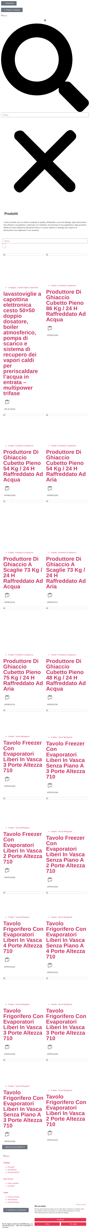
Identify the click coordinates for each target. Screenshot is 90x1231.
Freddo (54, 285)
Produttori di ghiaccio (67, 285)
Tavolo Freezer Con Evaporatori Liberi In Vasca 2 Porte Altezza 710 (22, 848)
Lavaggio (12, 287)
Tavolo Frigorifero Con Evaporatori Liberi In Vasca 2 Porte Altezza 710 (66, 1110)
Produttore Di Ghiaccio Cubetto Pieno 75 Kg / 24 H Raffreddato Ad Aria (23, 675)
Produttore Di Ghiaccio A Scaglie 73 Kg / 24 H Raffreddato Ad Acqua (23, 573)
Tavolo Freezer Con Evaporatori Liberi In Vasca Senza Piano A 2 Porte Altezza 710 (65, 854)
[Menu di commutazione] (45, 20)
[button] (45, 68)
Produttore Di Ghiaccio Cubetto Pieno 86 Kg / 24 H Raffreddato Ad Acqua (66, 306)
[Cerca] (4, 245)
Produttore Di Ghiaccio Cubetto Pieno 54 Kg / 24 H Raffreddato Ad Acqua (23, 466)
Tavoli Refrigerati (22, 736)
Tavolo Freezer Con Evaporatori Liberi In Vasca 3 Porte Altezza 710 (22, 756)
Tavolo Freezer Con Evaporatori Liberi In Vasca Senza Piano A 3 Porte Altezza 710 (65, 760)
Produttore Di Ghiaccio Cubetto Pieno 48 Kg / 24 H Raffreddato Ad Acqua (66, 675)
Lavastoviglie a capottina (27, 287)
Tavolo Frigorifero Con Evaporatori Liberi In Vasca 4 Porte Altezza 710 (23, 937)
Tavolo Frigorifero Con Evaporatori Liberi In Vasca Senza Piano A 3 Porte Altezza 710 (23, 1109)
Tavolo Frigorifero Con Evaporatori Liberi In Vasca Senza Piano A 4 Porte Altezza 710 (66, 940)
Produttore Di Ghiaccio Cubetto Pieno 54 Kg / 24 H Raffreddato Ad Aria (66, 466)
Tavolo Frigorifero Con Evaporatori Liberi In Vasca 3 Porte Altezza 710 (23, 1024)
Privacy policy (81, 1204)
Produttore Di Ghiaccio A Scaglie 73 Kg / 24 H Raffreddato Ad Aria (66, 573)
